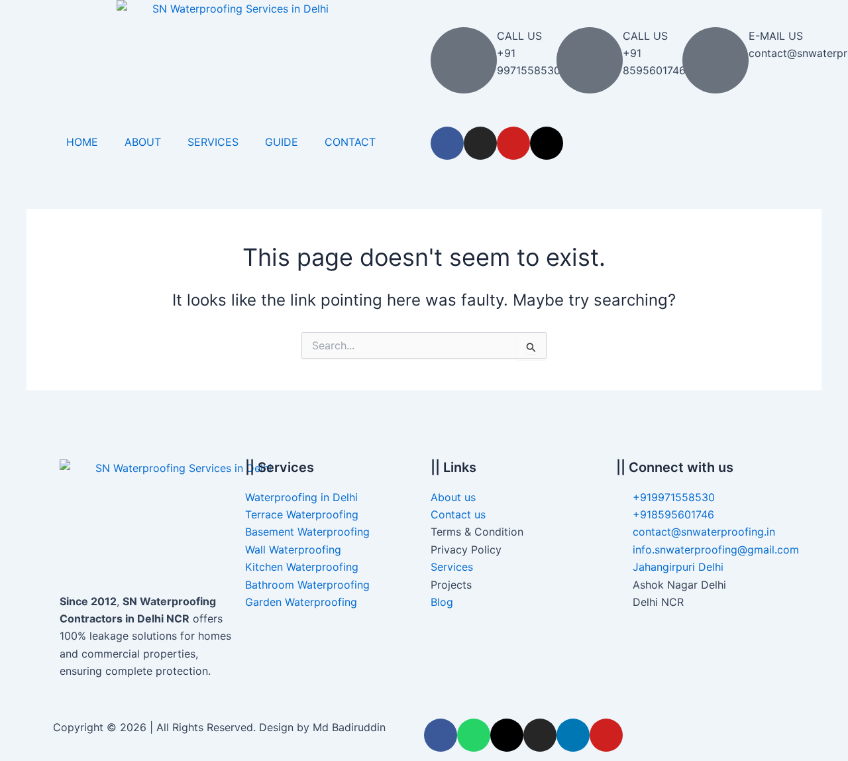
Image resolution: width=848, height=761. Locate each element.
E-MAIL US (776, 35)
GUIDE (281, 141)
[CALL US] (464, 60)
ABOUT (143, 141)
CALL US (519, 35)
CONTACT (350, 141)
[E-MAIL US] (715, 60)
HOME (82, 141)
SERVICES (212, 141)
